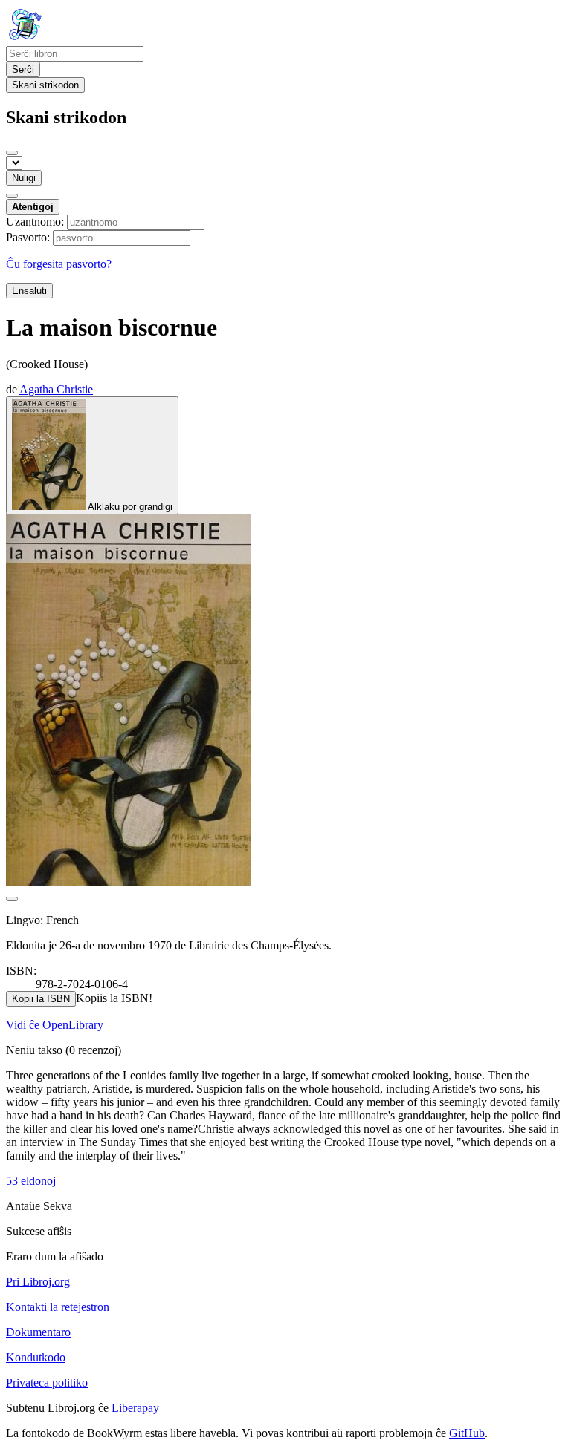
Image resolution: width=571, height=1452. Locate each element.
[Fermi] (12, 153)
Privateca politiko (47, 1382)
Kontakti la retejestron (57, 1307)
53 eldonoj (31, 1180)
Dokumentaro (38, 1332)
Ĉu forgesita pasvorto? (59, 264)
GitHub (467, 1433)
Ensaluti (29, 290)
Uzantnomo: (35, 221)
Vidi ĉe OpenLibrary (54, 1024)
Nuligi (24, 177)
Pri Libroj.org (38, 1281)
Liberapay (135, 1408)
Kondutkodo (35, 1357)
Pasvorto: (28, 237)
